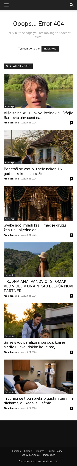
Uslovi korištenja (31, 454)
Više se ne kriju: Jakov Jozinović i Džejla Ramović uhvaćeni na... (38, 115)
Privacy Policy (55, 451)
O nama (40, 451)
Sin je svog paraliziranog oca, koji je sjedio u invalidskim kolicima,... (34, 344)
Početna (16, 451)
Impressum (49, 454)
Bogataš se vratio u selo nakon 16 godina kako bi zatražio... (33, 171)
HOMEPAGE (50, 48)
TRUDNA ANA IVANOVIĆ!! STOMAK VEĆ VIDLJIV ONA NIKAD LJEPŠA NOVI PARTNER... (38, 286)
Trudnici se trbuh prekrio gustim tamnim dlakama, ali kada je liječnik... (38, 400)
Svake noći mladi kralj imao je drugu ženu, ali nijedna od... (35, 227)
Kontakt (28, 451)
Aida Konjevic (11, 122)
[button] (6, 5)
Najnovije (9, 106)
